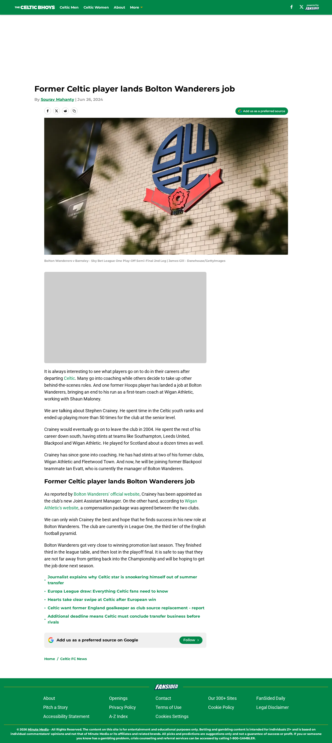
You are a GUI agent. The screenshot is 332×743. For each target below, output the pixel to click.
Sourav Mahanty (57, 99)
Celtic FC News (73, 659)
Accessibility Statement (66, 716)
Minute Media (38, 729)
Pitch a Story (55, 707)
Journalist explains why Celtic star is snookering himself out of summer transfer (122, 580)
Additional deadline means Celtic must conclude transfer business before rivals (124, 619)
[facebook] (291, 7)
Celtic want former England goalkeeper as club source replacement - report (126, 608)
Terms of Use (169, 707)
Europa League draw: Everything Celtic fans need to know (108, 591)
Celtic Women (96, 7)
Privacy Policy (122, 707)
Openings (118, 698)
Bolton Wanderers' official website (107, 494)
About (119, 7)
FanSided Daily (270, 698)
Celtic (69, 378)
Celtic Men (69, 7)
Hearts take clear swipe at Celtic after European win (102, 599)
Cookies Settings (172, 716)
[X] (301, 7)
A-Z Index (118, 716)
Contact (163, 698)
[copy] (74, 110)
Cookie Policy (221, 707)
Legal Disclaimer (272, 707)
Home (49, 659)
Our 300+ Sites (222, 698)
